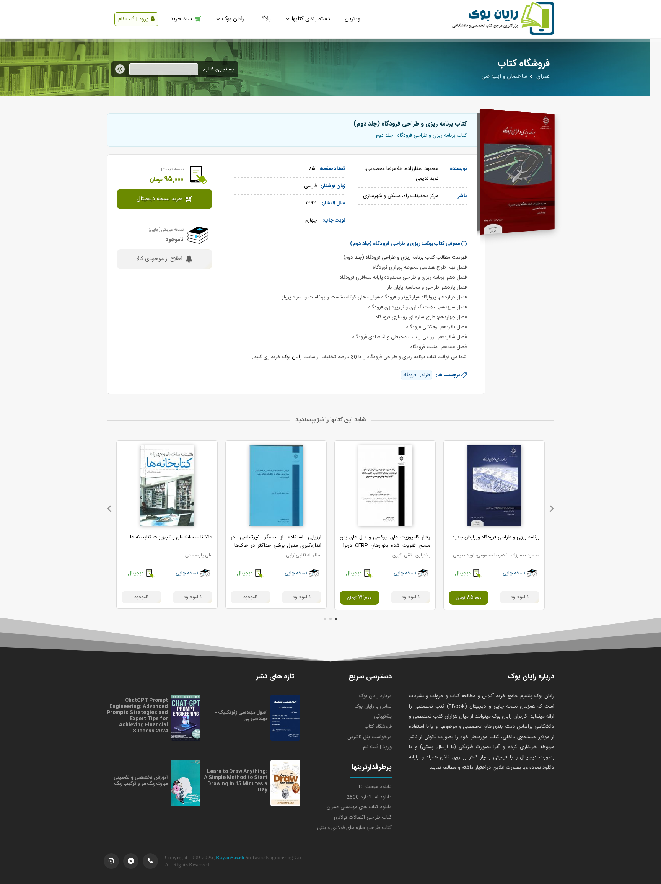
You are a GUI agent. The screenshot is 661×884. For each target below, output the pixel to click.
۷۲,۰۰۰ (359, 597)
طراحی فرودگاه (416, 375)
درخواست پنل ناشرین (369, 737)
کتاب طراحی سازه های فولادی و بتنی (354, 828)
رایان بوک (292, 357)
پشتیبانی (383, 716)
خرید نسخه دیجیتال (159, 199)
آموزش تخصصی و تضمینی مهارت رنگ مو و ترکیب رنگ (141, 780)
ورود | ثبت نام (133, 19)
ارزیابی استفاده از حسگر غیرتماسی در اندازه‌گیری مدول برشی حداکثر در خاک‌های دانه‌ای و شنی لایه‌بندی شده (276, 545)
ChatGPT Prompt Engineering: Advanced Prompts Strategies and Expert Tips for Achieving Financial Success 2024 (137, 715)
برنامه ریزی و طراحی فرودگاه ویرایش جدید (495, 537)
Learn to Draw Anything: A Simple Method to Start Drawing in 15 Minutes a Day (235, 780)
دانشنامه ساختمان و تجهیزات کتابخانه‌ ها (171, 537)
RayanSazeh (230, 857)
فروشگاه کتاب (378, 727)
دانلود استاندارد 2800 (369, 797)
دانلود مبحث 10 (375, 787)
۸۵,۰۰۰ (469, 597)
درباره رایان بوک (375, 696)
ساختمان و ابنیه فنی (504, 76)
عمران (543, 76)
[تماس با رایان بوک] (150, 861)
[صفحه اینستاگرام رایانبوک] (111, 861)
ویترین (352, 19)
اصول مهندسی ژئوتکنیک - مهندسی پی (241, 715)
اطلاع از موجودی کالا (159, 259)
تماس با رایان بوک (373, 706)
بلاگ (265, 19)
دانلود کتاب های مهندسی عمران (359, 807)
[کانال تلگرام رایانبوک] (130, 861)
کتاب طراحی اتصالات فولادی (363, 817)
